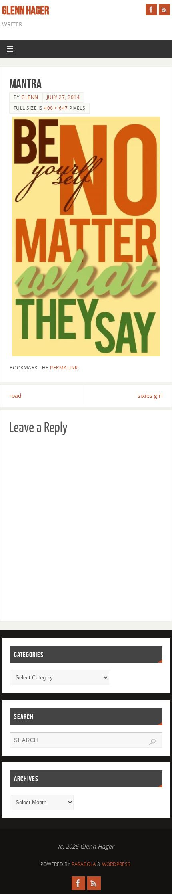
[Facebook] (151, 9)
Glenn (29, 97)
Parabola (84, 864)
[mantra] (86, 237)
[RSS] (164, 9)
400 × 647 (56, 108)
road (15, 395)
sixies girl (150, 395)
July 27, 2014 (63, 97)
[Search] (152, 742)
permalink (64, 367)
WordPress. (117, 864)
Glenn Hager (25, 10)
